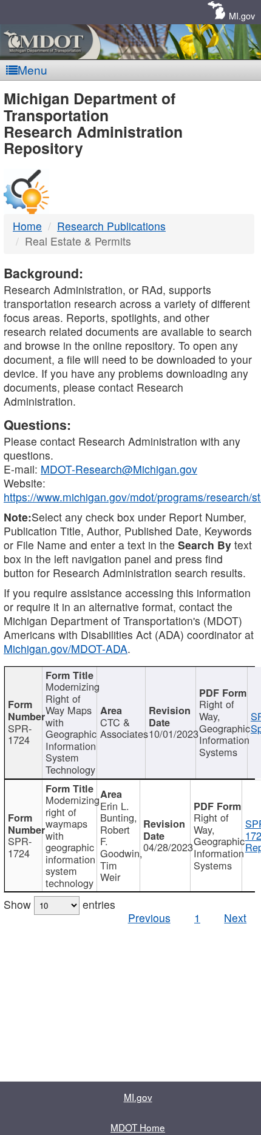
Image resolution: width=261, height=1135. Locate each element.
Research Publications (111, 225)
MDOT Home (137, 1127)
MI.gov (242, 15)
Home (27, 225)
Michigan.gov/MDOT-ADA (65, 648)
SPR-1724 (20, 734)
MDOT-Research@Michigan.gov (119, 469)
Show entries (59, 904)
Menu (32, 69)
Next (235, 917)
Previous (149, 917)
